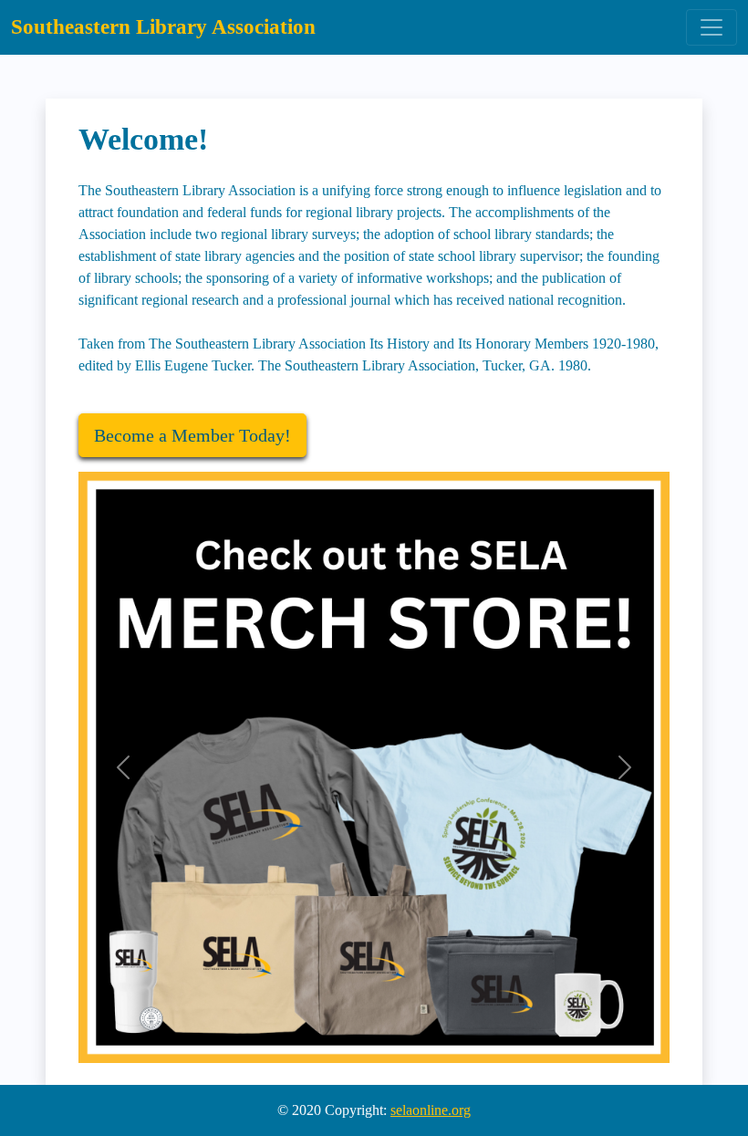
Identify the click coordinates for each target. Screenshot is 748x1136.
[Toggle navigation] (711, 27)
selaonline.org (430, 1110)
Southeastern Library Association (163, 27)
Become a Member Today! (192, 435)
